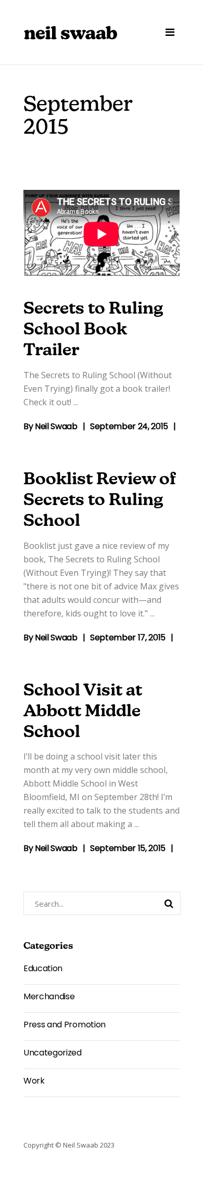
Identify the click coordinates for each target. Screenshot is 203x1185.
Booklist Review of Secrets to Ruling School (99, 501)
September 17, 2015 (128, 637)
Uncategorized (52, 1053)
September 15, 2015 (128, 848)
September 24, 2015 (129, 426)
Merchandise (48, 996)
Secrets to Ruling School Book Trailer (93, 330)
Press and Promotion (64, 1025)
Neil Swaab (56, 426)
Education (42, 968)
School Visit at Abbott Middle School (82, 712)
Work (34, 1081)
